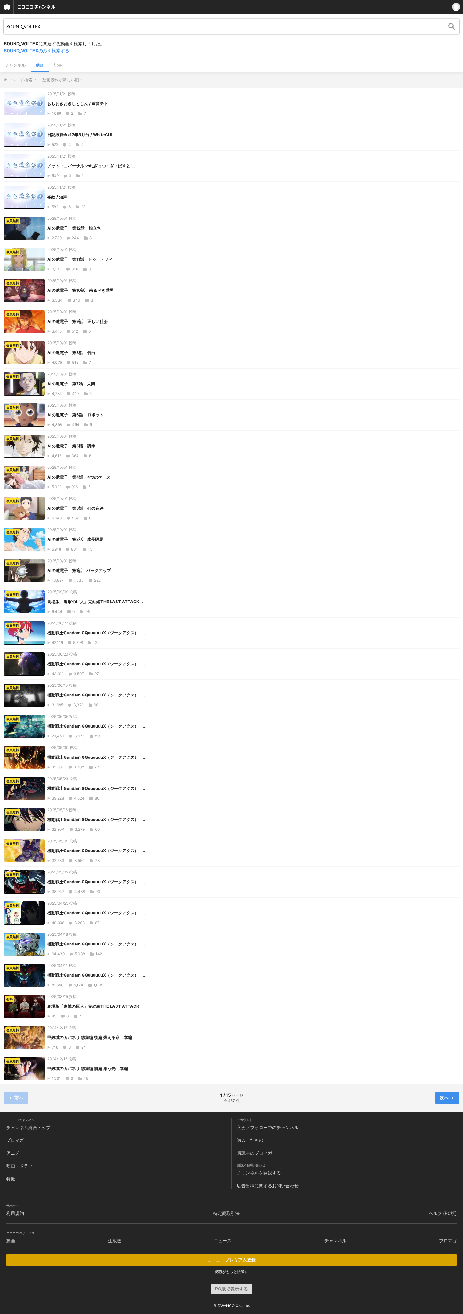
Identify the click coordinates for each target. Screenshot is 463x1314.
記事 (58, 65)
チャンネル (15, 65)
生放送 (114, 1240)
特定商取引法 (226, 1213)
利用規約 (15, 1213)
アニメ (13, 1153)
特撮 (10, 1178)
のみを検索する (36, 50)
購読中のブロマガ (254, 1153)
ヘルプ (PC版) (443, 1213)
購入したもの (250, 1140)
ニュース (223, 1240)
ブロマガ (15, 1140)
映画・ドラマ (19, 1165)
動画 (40, 65)
